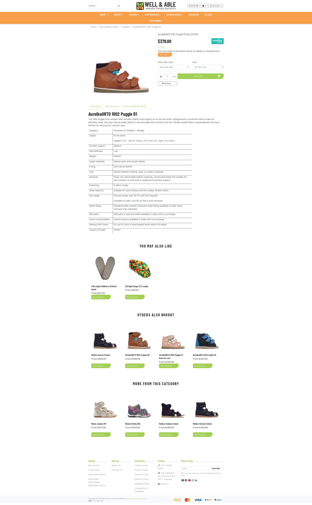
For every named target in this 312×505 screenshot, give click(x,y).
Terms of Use (141, 465)
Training (193, 15)
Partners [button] (155, 21)
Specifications (112, 106)
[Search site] (119, 6)
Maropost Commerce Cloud (137, 499)
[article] (105, 277)
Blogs (208, 15)
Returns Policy (142, 474)
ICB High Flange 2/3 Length (136, 286)
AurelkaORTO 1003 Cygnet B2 (137, 355)
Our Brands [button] (152, 15)
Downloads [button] (173, 15)
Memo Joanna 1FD (98, 423)
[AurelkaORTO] (217, 41)
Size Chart (163, 54)
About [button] (118, 15)
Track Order (94, 470)
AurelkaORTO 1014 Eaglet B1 (204, 355)
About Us (116, 465)
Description (95, 106)
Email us (164, 484)
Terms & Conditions (206, 473)
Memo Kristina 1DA (132, 423)
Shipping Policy (142, 483)
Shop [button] (103, 15)
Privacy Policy (141, 470)
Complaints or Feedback (141, 490)
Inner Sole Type (165, 62)
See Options (98, 297)
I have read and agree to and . (201, 474)
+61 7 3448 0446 (165, 467)
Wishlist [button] (192, 6)
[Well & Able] (156, 6)
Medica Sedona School (168, 423)
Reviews (127, 106)
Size (195, 62)
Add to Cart (198, 76)
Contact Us (117, 470)
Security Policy (142, 479)
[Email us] (182, 480)
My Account (215, 6)
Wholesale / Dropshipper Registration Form (96, 482)
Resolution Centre (97, 474)
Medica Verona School (100, 355)
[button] (167, 83)
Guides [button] (133, 15)
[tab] (95, 106)
